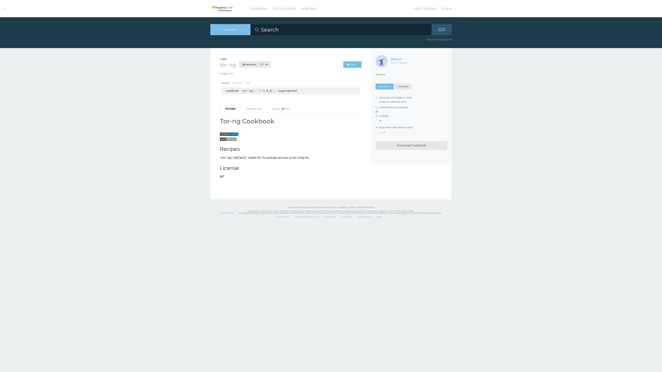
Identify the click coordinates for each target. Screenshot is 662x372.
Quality (281, 108)
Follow (354, 64)
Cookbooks (258, 8)
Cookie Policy (346, 216)
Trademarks (229, 212)
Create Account (425, 8)
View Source (384, 86)
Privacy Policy (330, 216)
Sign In (447, 8)
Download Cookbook (411, 145)
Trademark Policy (364, 216)
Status (379, 216)
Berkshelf (237, 83)
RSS (224, 59)
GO (441, 29)
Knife (247, 83)
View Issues (403, 86)
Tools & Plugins (284, 8)
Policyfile (225, 83)
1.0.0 (253, 64)
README (230, 108)
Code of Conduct (283, 216)
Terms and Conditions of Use (307, 216)
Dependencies (254, 108)
